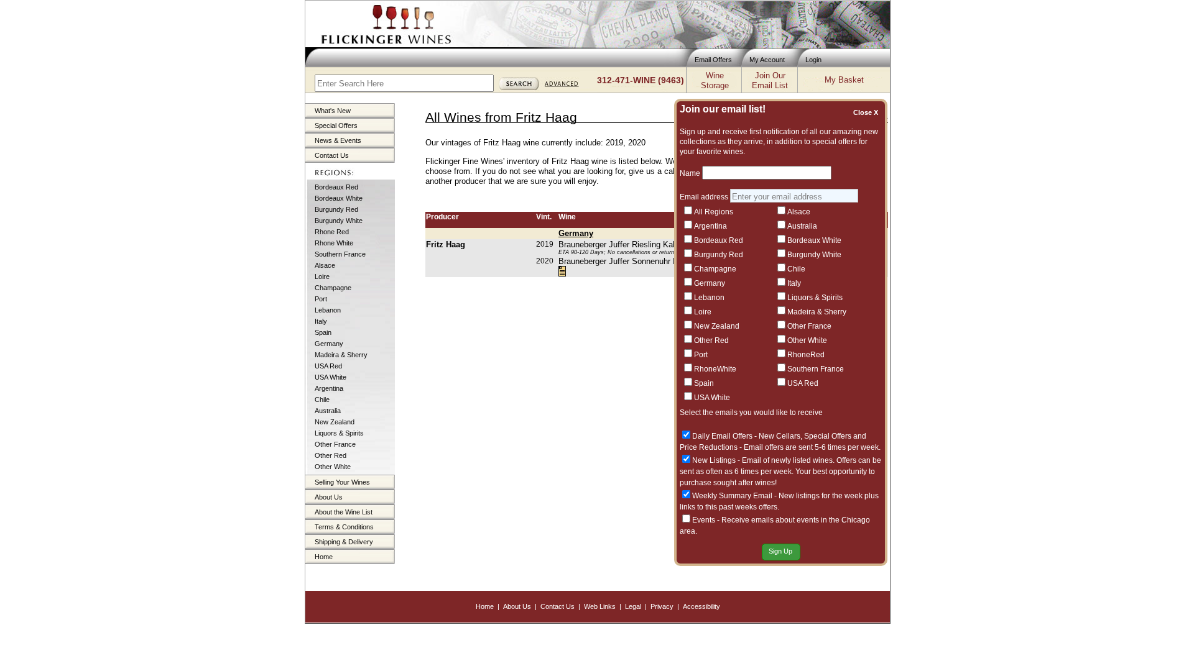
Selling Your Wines (342, 482)
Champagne (333, 287)
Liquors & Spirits (339, 433)
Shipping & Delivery (344, 541)
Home (324, 556)
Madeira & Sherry (341, 354)
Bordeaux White (339, 198)
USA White (330, 377)
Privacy (661, 606)
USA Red (328, 366)
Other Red (330, 455)
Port (321, 299)
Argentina (329, 388)
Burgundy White (339, 220)
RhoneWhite (715, 369)
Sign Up (780, 551)
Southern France (340, 254)
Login (813, 59)
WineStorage (715, 80)
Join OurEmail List (770, 80)
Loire (322, 276)
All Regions (713, 212)
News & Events (338, 140)
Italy (321, 321)
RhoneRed (806, 354)
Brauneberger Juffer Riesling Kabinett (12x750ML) (648, 244)
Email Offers (713, 59)
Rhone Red (332, 231)
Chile (322, 399)
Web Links (600, 606)
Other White (333, 466)
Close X (867, 112)
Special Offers (336, 125)
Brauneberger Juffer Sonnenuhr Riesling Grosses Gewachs (664, 261)
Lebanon (328, 310)
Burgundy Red (336, 209)
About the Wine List (344, 512)
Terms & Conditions (344, 527)
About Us (329, 497)
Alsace (325, 265)
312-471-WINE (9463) (640, 80)
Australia (328, 410)
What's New (333, 110)
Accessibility (701, 606)
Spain (323, 332)
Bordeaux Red (336, 187)
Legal (633, 606)
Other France (335, 444)
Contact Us (332, 155)
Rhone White (334, 243)
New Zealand (334, 422)
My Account (767, 59)
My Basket (844, 79)
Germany (329, 343)
